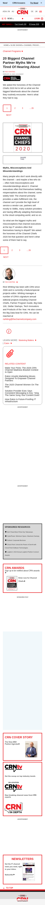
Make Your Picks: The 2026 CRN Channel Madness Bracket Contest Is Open (21, 370)
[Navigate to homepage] (22, 14)
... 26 (32, 108)
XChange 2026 (34, 24)
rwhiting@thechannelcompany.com (19, 319)
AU (13, 11)
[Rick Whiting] (9, 279)
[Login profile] (42, 18)
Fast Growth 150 (20, 24)
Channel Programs (12, 51)
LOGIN (37, 19)
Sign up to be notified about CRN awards (22, 571)
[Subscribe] (29, 880)
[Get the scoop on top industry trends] (13, 787)
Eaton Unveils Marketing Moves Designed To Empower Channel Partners (20, 378)
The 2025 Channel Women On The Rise (22, 385)
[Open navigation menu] (4, 19)
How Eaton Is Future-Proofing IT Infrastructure (20, 400)
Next (8, 115)
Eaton (7, 343)
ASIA (5, 11)
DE (32, 11)
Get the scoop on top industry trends (20, 776)
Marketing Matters (26, 340)
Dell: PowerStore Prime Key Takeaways (20, 532)
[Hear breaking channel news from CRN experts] (13, 808)
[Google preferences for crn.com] (12, 78)
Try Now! (34, 3)
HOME (6, 45)
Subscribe (9, 875)
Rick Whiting (10, 72)
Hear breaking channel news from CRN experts (20, 796)
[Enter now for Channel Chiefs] (13, 590)
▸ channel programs (32, 45)
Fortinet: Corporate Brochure (16, 540)
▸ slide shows (15, 45)
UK (36, 11)
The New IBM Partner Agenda (11, 743)
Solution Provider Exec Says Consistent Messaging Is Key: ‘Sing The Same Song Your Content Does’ (22, 393)
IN (9, 11)
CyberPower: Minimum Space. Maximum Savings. (23, 536)
